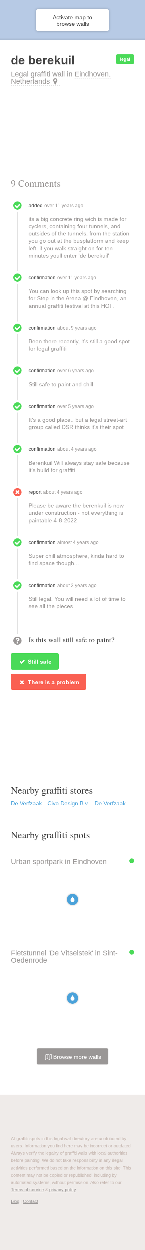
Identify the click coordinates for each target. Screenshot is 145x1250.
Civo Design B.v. (68, 803)
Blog (15, 1201)
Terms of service (27, 1189)
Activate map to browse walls (72, 20)
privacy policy (62, 1189)
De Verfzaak (26, 803)
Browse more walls (76, 1057)
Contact (30, 1201)
